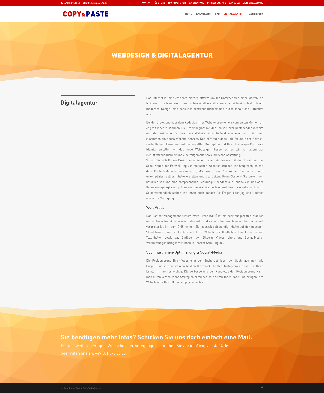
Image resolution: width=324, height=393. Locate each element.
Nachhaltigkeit (177, 3)
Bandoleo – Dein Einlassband (246, 3)
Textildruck (255, 14)
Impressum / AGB (216, 3)
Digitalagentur (233, 14)
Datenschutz (196, 3)
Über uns (159, 3)
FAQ (217, 14)
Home (188, 14)
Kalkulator (203, 14)
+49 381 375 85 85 (71, 2)
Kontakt (147, 3)
